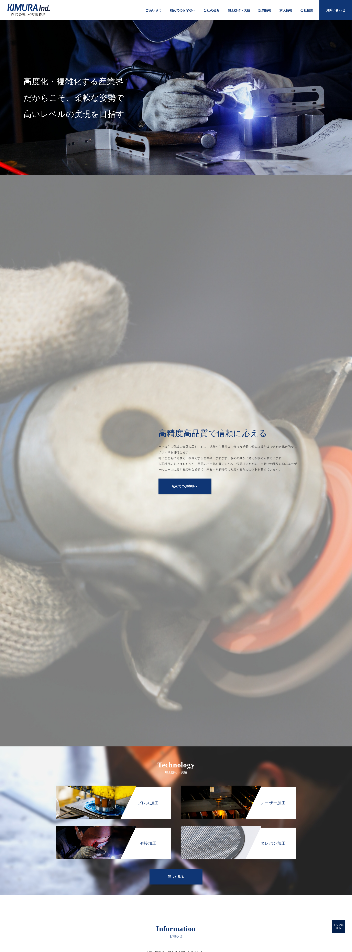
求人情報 (285, 10)
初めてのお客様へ (183, 10)
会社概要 (306, 10)
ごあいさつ (154, 10)
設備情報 (264, 10)
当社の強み (212, 10)
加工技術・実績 (239, 10)
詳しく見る (176, 876)
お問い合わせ (335, 10)
